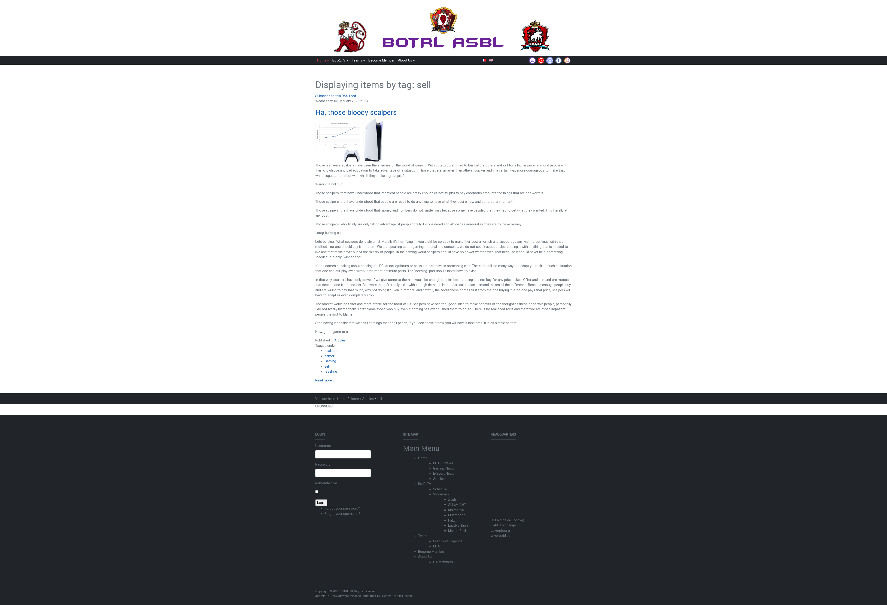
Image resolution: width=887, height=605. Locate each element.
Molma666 (456, 510)
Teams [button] (357, 60)
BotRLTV (424, 484)
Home (422, 458)
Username (323, 446)
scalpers (331, 351)
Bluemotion (456, 515)
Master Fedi (457, 531)
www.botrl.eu (500, 536)
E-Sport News (443, 473)
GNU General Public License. (394, 596)
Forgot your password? (342, 508)
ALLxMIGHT (457, 505)
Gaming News (443, 468)
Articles (340, 340)
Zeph (452, 500)
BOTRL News (443, 463)
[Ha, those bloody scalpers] (350, 141)
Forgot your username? (342, 514)
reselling (331, 371)
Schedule (440, 489)
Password (323, 464)
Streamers (441, 494)
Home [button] (321, 60)
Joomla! (320, 596)
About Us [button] (405, 60)
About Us (425, 557)
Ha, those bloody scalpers (356, 112)
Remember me (326, 483)
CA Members (443, 562)
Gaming (330, 361)
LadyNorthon (458, 525)
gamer (329, 356)
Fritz (451, 520)
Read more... (324, 380)
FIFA (436, 546)
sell (327, 366)
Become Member (381, 60)
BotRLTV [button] (339, 60)
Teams (423, 536)
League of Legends (447, 541)
